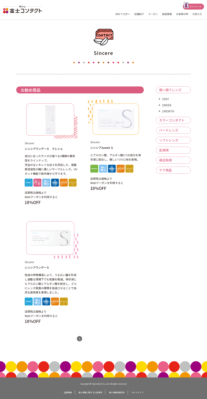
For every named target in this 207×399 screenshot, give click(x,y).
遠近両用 (165, 160)
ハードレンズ (168, 130)
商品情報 (167, 14)
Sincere (29, 143)
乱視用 (164, 150)
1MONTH (168, 111)
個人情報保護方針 (117, 392)
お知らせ (197, 14)
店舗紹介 (139, 14)
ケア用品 (165, 170)
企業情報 (68, 392)
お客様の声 (182, 14)
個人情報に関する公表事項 (90, 392)
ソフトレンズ (168, 140)
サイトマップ (137, 392)
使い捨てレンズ (170, 90)
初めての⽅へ (122, 14)
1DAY (165, 99)
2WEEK (166, 105)
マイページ (195, 6)
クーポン (153, 14)
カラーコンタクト (172, 120)
